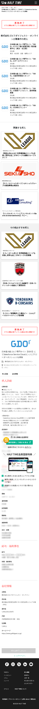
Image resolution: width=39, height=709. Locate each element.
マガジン (6, 672)
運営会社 (33, 699)
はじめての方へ (28, 683)
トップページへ (19, 656)
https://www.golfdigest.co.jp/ (12, 633)
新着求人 (26, 675)
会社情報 (15, 374)
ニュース (6, 680)
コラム (6, 678)
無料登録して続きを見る (18, 442)
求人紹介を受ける (29, 680)
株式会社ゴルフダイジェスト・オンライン (19, 361)
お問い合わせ (26, 699)
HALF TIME (5, 7)
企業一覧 (26, 678)
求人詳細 (5, 374)
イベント (6, 689)
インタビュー (7, 675)
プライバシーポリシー (14, 699)
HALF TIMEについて (20, 689)
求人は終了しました (18, 651)
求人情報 (26, 672)
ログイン (28, 447)
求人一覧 (13, 7)
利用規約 (4, 699)
